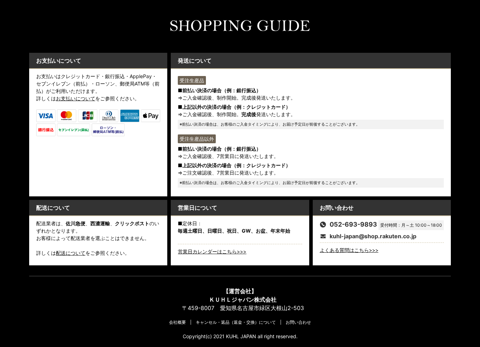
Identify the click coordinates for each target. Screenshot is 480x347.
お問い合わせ (298, 322)
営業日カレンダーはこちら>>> (212, 251)
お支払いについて (75, 98)
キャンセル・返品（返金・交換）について (236, 322)
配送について (70, 253)
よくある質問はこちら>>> (349, 250)
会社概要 (177, 322)
